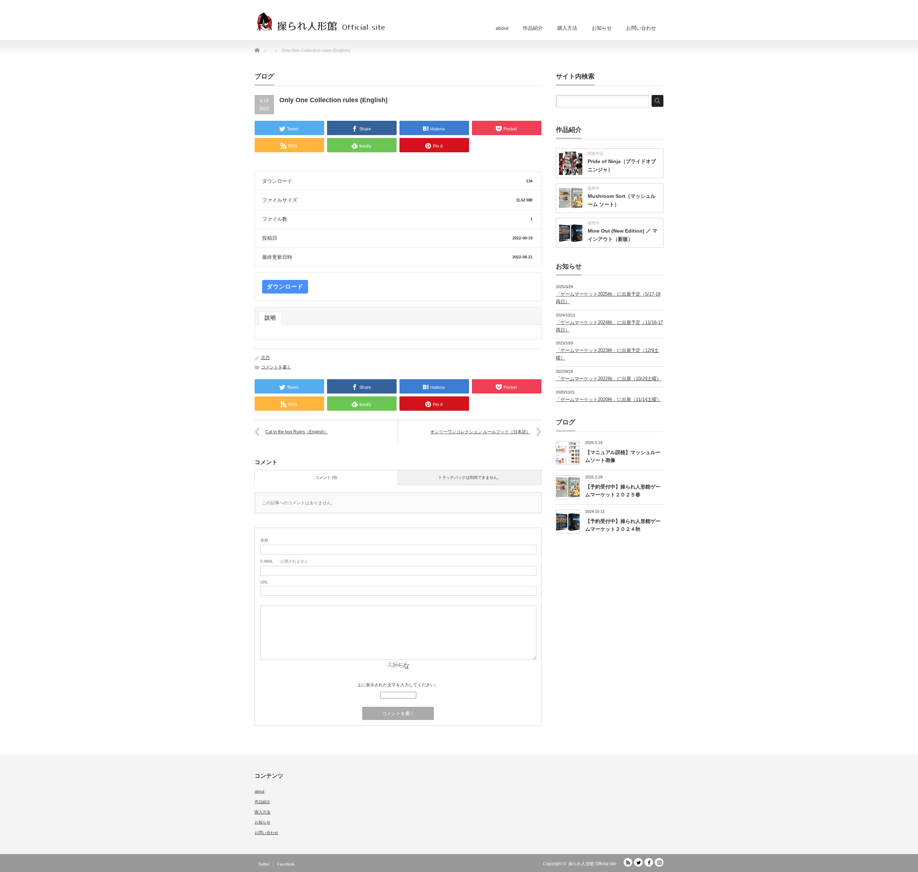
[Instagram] (659, 862)
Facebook (286, 864)
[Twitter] (638, 862)
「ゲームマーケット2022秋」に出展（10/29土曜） (608, 378)
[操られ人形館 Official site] (321, 21)
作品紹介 (533, 28)
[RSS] (628, 862)
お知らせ (602, 28)
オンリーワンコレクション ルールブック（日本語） (480, 431)
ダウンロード (285, 286)
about (502, 28)
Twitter (264, 864)
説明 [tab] (270, 318)
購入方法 (567, 28)
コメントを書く (276, 367)
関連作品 (596, 153)
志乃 (265, 357)
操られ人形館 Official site (592, 863)
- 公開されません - (285, 561)
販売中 (594, 188)
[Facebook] (648, 862)
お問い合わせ (641, 28)
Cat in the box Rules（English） (296, 431)
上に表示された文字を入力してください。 (398, 684)
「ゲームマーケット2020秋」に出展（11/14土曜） (608, 399)
